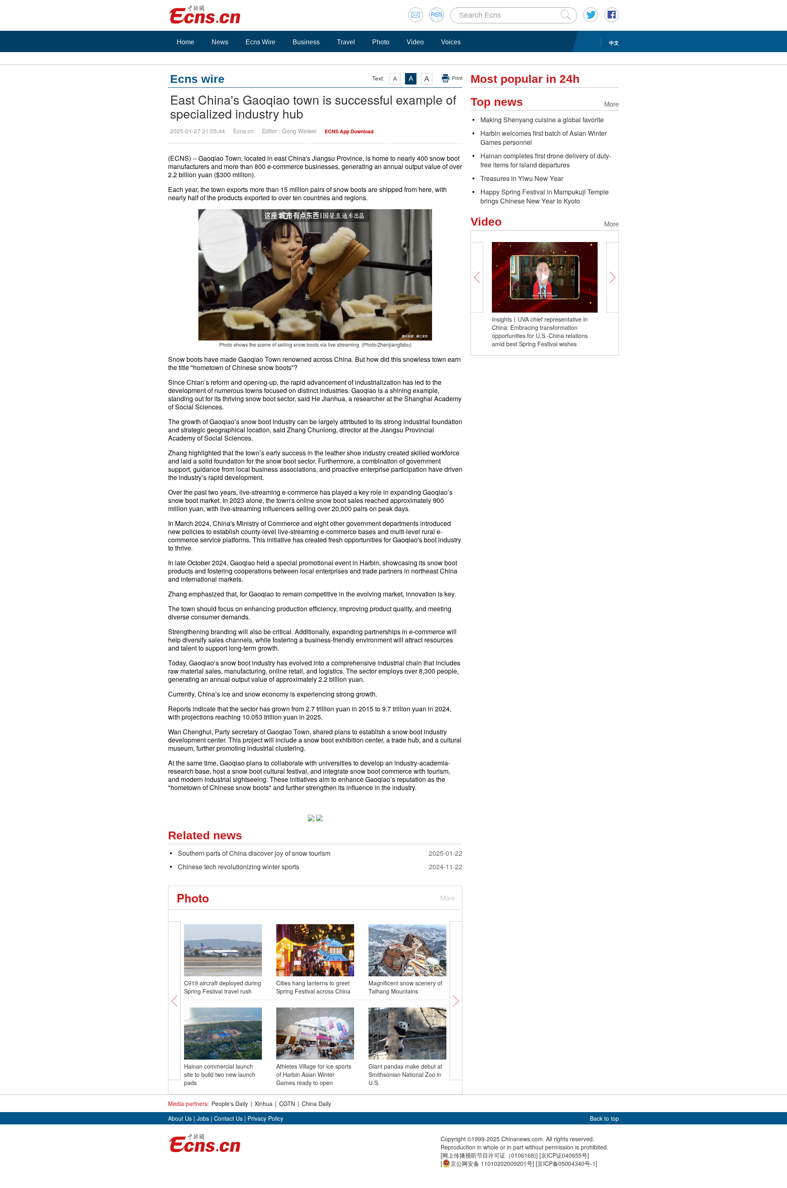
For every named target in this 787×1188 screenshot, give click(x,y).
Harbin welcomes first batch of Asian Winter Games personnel (543, 137)
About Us (180, 1118)
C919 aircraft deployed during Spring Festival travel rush (222, 987)
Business (306, 42)
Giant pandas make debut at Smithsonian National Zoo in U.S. (405, 1074)
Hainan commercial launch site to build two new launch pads (219, 1074)
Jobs (203, 1118)
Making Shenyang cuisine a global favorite (542, 119)
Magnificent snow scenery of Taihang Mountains (405, 987)
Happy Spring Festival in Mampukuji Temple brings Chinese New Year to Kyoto (544, 196)
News (220, 42)
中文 (614, 42)
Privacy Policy (265, 1118)
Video (415, 42)
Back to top (604, 1118)
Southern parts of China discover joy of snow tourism (254, 853)
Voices (451, 42)
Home (185, 42)
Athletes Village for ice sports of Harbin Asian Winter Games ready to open (313, 1074)
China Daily (316, 1103)
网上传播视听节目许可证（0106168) (489, 1155)
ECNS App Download (349, 131)
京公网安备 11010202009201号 (491, 1163)
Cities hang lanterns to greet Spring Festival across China (313, 987)
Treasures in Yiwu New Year (521, 178)
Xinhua (264, 1103)
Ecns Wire (260, 42)
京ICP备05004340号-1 (566, 1163)
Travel (346, 42)
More (447, 897)
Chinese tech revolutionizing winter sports (238, 866)
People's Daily (230, 1103)
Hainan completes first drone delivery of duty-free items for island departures (545, 160)
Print (457, 78)
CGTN (287, 1103)
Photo (380, 42)
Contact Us (228, 1118)
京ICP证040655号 (564, 1155)
